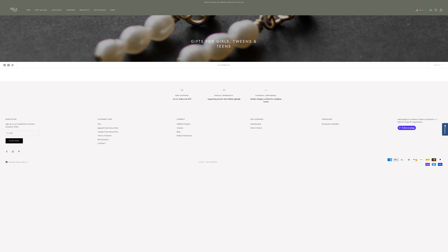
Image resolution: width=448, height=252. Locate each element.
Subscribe (14, 141)
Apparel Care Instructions (108, 128)
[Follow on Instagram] (13, 151)
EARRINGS (70, 10)
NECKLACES (57, 10)
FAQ (99, 124)
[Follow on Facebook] (7, 151)
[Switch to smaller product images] (8, 65)
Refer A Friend (256, 128)
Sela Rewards (255, 124)
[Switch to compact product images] (12, 65)
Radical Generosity (184, 136)
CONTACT (102, 143)
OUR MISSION (100, 10)
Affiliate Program (184, 124)
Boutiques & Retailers (330, 124)
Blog (178, 132)
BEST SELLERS (41, 10)
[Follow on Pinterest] (19, 151)
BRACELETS (84, 10)
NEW (29, 10)
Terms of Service (105, 136)
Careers (180, 128)
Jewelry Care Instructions (108, 132)
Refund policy (103, 139)
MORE (112, 10)
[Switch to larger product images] (5, 65)
